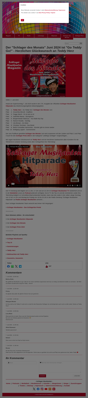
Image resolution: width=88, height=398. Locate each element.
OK (22, 20)
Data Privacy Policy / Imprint (47, 12)
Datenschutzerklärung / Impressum (55, 10)
